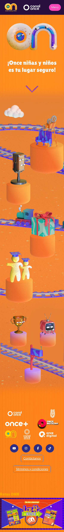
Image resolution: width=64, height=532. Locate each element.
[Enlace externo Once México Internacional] (27, 434)
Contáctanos (32, 458)
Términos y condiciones (32, 469)
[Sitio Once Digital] (48, 434)
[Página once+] (16, 424)
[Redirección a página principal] (11, 7)
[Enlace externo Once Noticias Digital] (48, 424)
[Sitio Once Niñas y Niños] (11, 434)
